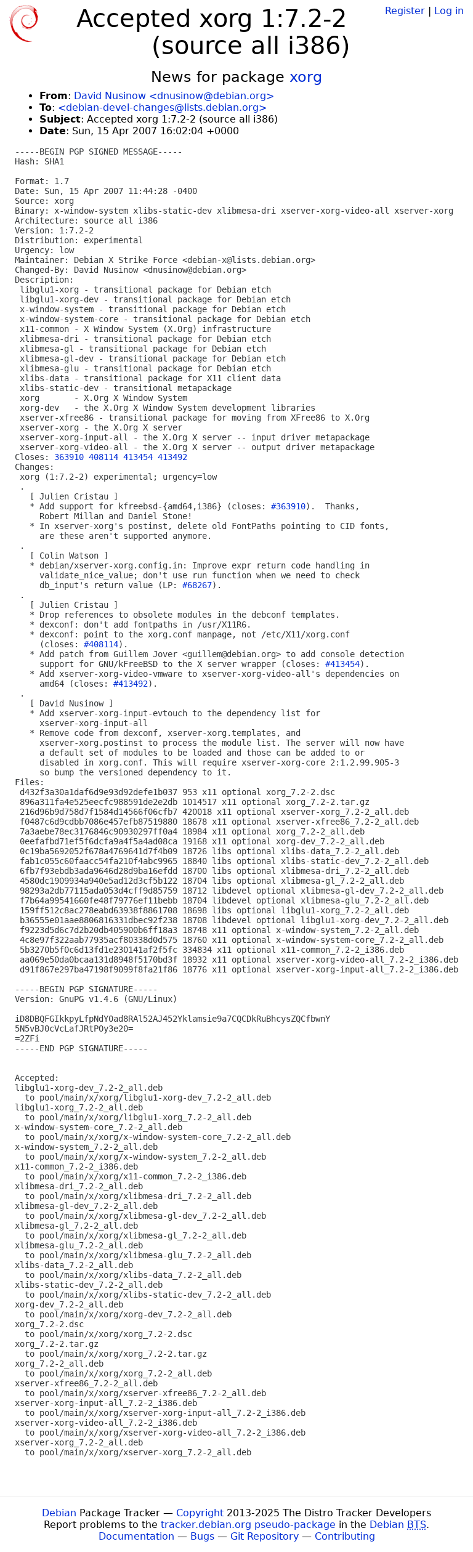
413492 (172, 457)
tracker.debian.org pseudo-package (248, 1524)
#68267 (197, 585)
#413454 (342, 664)
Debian (59, 1513)
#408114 (101, 644)
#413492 (130, 684)
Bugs (202, 1536)
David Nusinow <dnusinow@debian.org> (174, 96)
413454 (138, 457)
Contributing (345, 1536)
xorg (305, 77)
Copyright (200, 1513)
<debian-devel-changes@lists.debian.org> (162, 107)
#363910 (288, 506)
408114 (103, 457)
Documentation (136, 1536)
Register (405, 11)
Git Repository (264, 1536)
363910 (69, 457)
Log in (449, 11)
